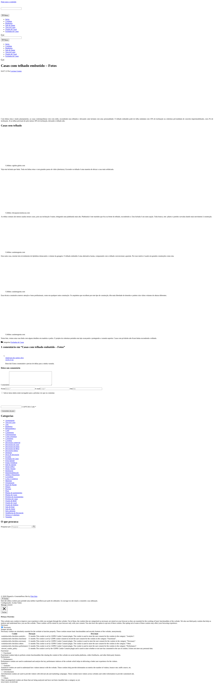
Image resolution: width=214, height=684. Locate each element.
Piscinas (8, 489)
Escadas (8, 457)
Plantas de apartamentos (13, 493)
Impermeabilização (12, 473)
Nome (3, 389)
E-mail (37, 389)
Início (7, 19)
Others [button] (3, 676)
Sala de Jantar (10, 25)
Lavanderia (9, 477)
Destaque (8, 453)
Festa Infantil (9, 461)
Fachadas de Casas (12, 31)
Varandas (8, 517)
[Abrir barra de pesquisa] (2, 35)
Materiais (8, 481)
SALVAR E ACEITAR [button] (9, 682)
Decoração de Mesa (12, 449)
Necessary (7, 627)
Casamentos (9, 432)
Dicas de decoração (12, 455)
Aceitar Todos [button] (17, 603)
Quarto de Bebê (10, 501)
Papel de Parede (11, 485)
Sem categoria (10, 511)
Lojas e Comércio (11, 479)
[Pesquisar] (34, 526)
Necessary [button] (4, 625)
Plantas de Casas (11, 495)
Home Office (10, 467)
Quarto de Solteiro (11, 505)
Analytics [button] (4, 663)
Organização (9, 483)
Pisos (7, 491)
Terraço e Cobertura (12, 515)
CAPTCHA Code (28, 407)
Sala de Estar (9, 507)
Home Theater (10, 469)
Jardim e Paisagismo (12, 475)
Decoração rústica (11, 451)
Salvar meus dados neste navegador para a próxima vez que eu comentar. (29, 393)
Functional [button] (4, 651)
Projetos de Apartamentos (14, 497)
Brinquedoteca (10, 428)
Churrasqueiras (10, 435)
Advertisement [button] (6, 669)
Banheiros (8, 23)
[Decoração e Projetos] (11, 13)
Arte (6, 424)
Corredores (9, 439)
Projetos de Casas (11, 499)
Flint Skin (33, 596)
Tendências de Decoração (14, 513)
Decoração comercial (12, 443)
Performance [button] (5, 657)
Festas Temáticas (11, 463)
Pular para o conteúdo (8, 2)
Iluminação (9, 471)
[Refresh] (2, 403)
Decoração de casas (12, 445)
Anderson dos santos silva (14, 358)
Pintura (7, 487)
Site (71, 389)
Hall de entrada (10, 465)
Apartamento (9, 420)
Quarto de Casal (11, 29)
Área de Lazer (10, 27)
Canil (7, 430)
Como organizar (11, 437)
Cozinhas (8, 21)
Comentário (5, 385)
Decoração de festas (12, 447)
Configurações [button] (6, 603)
